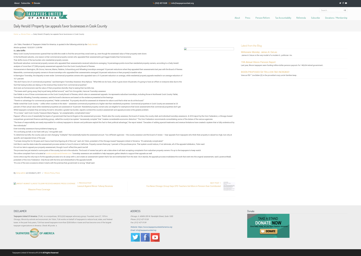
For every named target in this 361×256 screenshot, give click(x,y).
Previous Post (85, 183)
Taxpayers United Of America (41, 14)
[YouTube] (346, 3)
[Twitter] (340, 3)
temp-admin (21, 173)
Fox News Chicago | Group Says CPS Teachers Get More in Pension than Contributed (184, 186)
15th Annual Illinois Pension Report (258, 62)
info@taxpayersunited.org (182, 3)
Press (57, 173)
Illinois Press (25, 34)
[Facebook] (343, 3)
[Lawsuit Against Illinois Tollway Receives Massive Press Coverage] (44, 184)
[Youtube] (155, 241)
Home (16, 34)
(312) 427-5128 (161, 3)
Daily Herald (92, 44)
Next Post (215, 183)
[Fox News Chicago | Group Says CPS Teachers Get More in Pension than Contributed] (229, 190)
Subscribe (25, 3)
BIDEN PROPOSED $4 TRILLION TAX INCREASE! (265, 72)
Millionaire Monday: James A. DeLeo (259, 52)
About (16, 3)
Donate (36, 3)
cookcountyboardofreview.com (58, 153)
